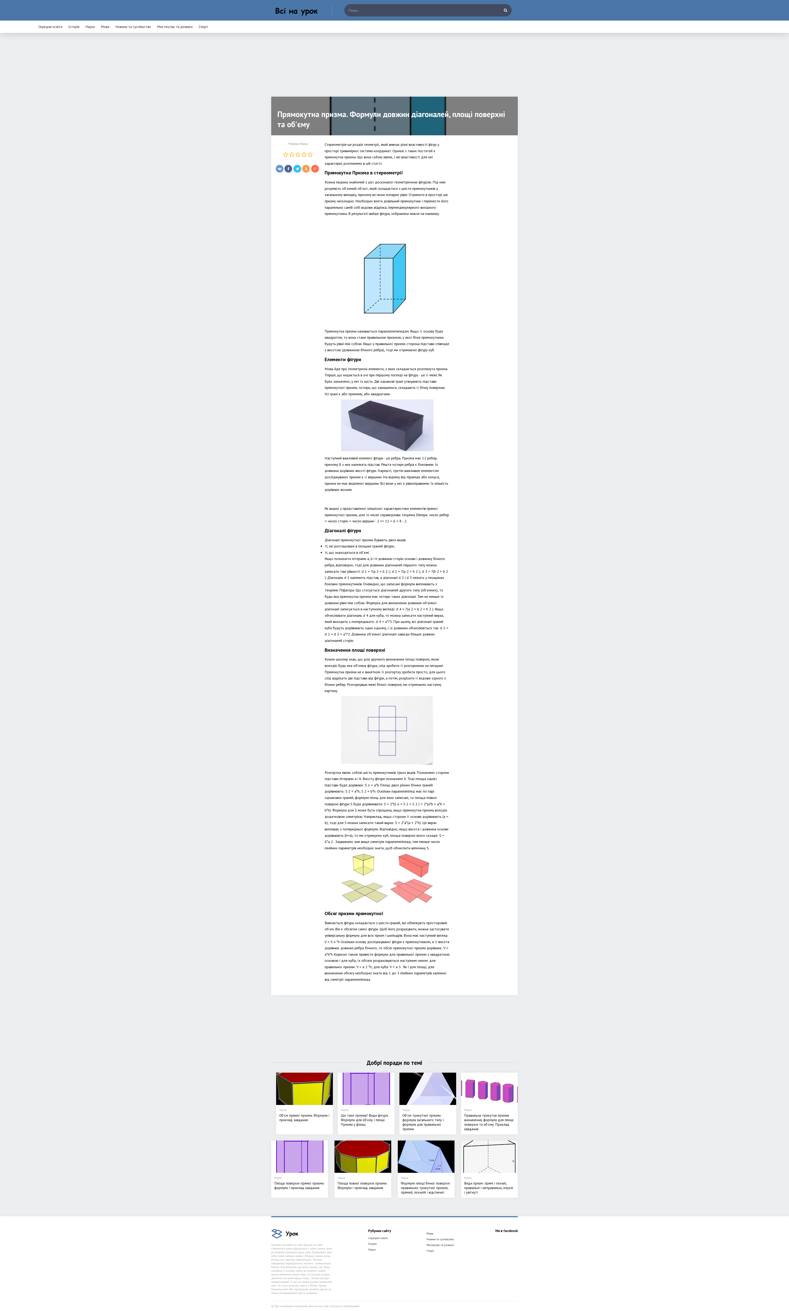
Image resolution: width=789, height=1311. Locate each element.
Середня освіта (50, 26)
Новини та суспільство (133, 26)
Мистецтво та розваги (175, 26)
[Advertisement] (394, 68)
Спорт (203, 26)
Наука (90, 26)
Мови (105, 26)
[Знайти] (505, 10)
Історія (73, 26)
